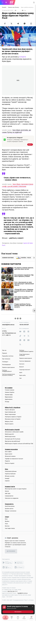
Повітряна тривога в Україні (13, 416)
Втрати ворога (9, 423)
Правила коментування (25, 358)
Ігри (20, 378)
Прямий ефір (9, 394)
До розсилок (11, 551)
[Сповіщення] (34, 2)
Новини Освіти (10, 486)
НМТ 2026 (7, 493)
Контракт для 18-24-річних (12, 439)
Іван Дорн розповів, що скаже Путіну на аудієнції (16, 131)
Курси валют (8, 454)
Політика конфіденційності (7, 371)
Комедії (7, 478)
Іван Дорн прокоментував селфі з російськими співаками (17, 185)
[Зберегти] (31, 23)
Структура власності (24, 369)
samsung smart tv (19, 567)
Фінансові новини (10, 456)
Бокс (6, 519)
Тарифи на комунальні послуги (14, 458)
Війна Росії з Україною (12, 407)
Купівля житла (9, 508)
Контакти (21, 364)
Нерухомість (9, 504)
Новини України (9, 392)
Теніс (6, 523)
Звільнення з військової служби (14, 432)
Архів (20, 372)
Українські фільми (10, 473)
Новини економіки (11, 449)
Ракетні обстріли (10, 409)
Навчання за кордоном (11, 498)
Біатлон (7, 526)
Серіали (7, 481)
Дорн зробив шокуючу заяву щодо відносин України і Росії (27, 7)
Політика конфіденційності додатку (26, 351)
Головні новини (9, 390)
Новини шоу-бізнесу (13, 7)
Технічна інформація (24, 361)
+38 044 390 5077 (24, 324)
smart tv (7, 567)
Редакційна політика (7, 356)
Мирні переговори (10, 414)
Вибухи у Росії (9, 421)
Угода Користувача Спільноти (24, 355)
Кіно (6, 469)
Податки (7, 461)
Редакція (4, 353)
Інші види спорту (10, 528)
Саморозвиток (9, 496)
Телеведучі (5, 361)
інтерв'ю (22, 57)
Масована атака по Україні (12, 419)
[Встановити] (18, 609)
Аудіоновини (8, 399)
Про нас (4, 350)
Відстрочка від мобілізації (12, 441)
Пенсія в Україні (9, 463)
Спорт (7, 517)
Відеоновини (8, 397)
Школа (7, 491)
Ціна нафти (8, 451)
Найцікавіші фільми (11, 471)
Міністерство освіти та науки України (15, 489)
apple (19, 562)
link (20, 331)
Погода (7, 401)
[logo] (11, 2)
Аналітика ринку (9, 506)
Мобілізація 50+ (9, 434)
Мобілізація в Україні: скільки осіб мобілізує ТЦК (19, 443)
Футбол (7, 521)
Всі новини (8, 387)
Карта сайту (22, 375)
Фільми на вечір (9, 476)
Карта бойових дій (10, 412)
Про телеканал (6, 358)
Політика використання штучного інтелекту (8, 375)
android (7, 562)
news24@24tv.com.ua (8, 324)
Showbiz (4, 7)
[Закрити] (32, 606)
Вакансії (21, 366)
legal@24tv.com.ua (22, 593)
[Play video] (18, 36)
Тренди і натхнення (10, 511)
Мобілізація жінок (10, 436)
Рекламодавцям (6, 364)
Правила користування (8, 367)
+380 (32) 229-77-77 (12, 591)
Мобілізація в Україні (12, 429)
